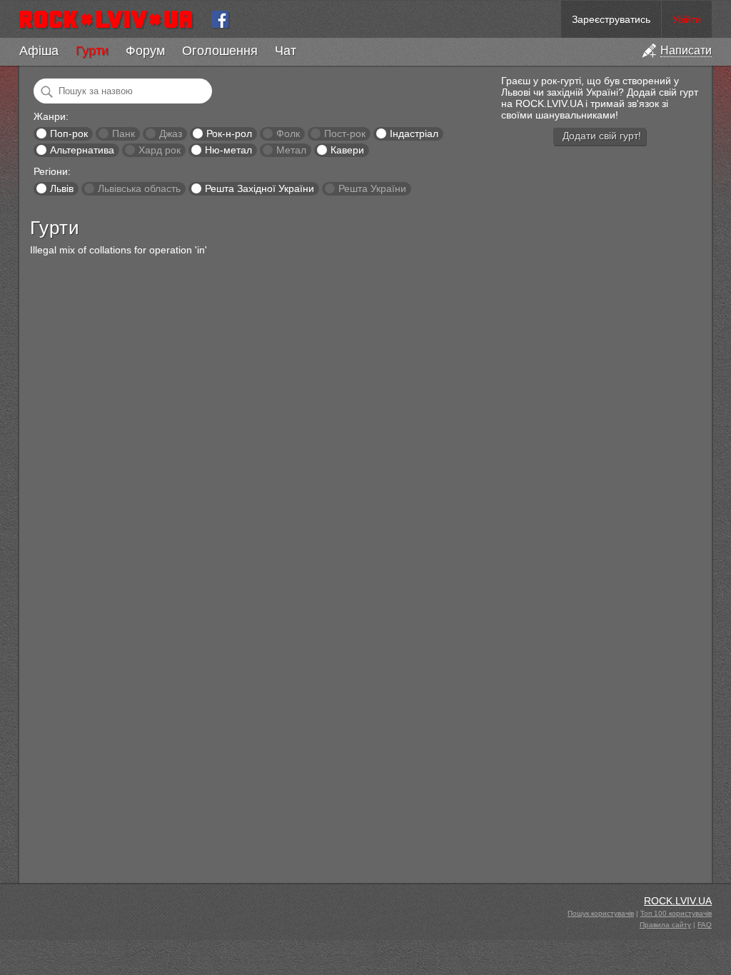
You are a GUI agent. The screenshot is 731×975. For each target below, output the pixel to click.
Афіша (39, 51)
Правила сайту (665, 925)
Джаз (170, 133)
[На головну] (111, 19)
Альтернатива (82, 150)
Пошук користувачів (601, 913)
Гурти (92, 51)
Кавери (347, 150)
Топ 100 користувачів (676, 913)
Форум (145, 51)
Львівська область (139, 188)
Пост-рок (345, 133)
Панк (123, 133)
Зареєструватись (611, 19)
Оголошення (220, 51)
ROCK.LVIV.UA (678, 900)
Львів (62, 188)
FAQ (704, 925)
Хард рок (159, 150)
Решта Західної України (259, 188)
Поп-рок (69, 133)
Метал (291, 150)
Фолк (288, 133)
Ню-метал (228, 150)
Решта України (372, 188)
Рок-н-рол (229, 133)
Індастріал (414, 133)
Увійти (686, 19)
